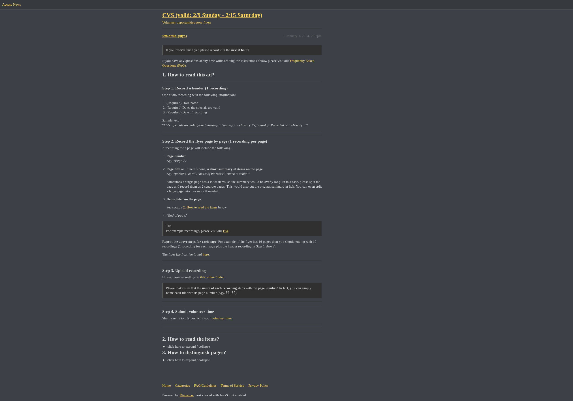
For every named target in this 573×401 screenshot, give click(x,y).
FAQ (226, 231)
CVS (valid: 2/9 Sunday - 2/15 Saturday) (212, 15)
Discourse (187, 395)
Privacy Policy (258, 385)
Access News (11, 4)
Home (166, 385)
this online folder (212, 277)
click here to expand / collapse (188, 346)
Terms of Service (232, 385)
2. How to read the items (200, 207)
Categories (182, 385)
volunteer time (222, 318)
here (206, 254)
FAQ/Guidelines (205, 385)
